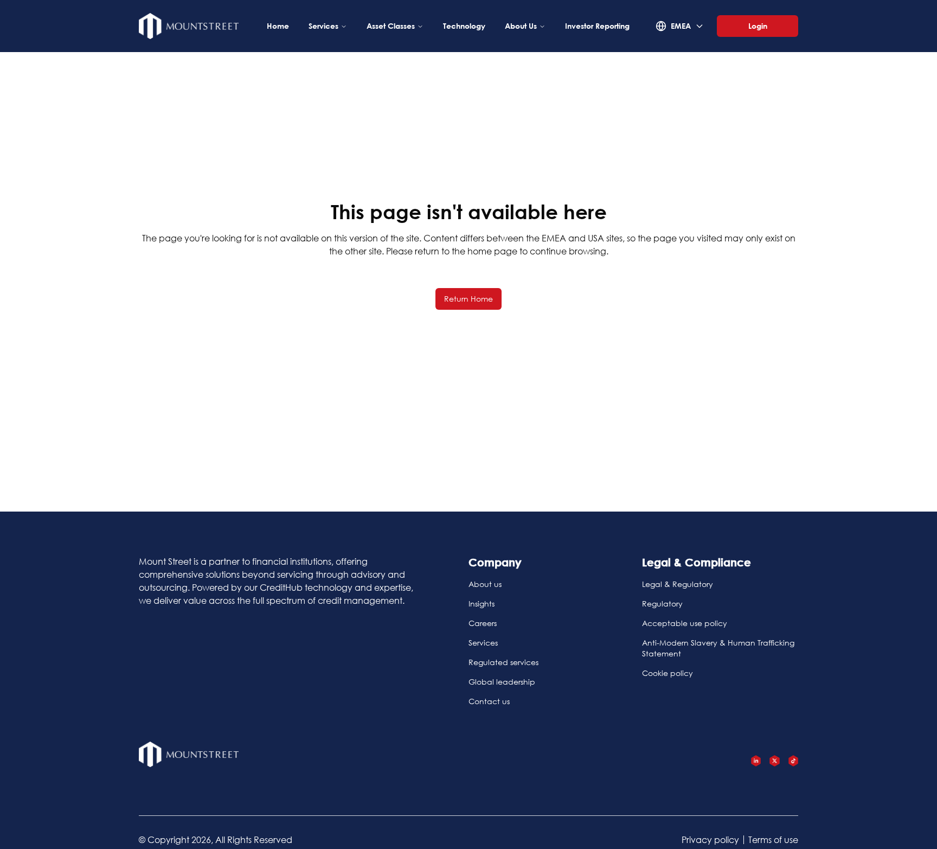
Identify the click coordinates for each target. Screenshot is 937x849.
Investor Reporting (597, 25)
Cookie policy (667, 673)
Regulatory (662, 603)
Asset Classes (391, 25)
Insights (481, 603)
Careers (482, 623)
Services (323, 25)
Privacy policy (710, 839)
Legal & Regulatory (677, 584)
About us (485, 584)
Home (278, 25)
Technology (464, 25)
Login (757, 25)
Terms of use (773, 839)
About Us (521, 25)
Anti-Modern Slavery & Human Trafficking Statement (718, 648)
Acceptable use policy (684, 623)
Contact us (489, 701)
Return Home (468, 298)
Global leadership (501, 681)
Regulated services (503, 662)
